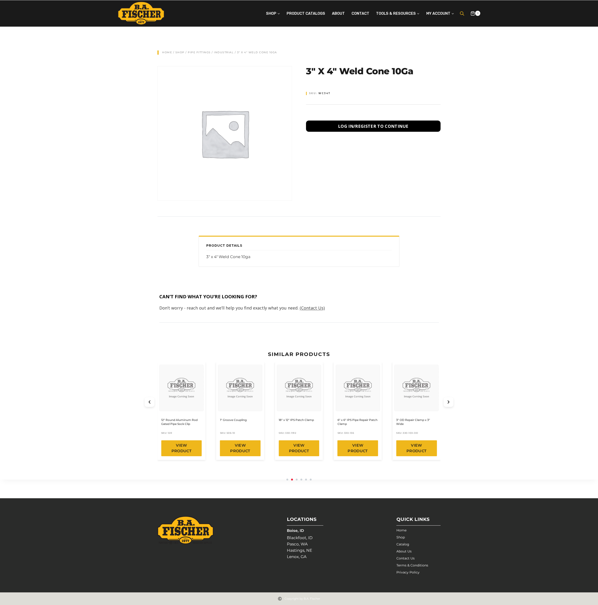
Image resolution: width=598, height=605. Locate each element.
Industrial (224, 52)
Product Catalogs (306, 13)
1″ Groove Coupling (233, 420)
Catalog (402, 544)
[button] (149, 402)
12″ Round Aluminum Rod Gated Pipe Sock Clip (179, 422)
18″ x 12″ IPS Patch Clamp (296, 420)
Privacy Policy (408, 572)
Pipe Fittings (199, 52)
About (338, 13)
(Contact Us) (312, 308)
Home (167, 52)
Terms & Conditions (412, 565)
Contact (360, 13)
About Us (404, 551)
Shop (180, 52)
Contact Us (405, 558)
